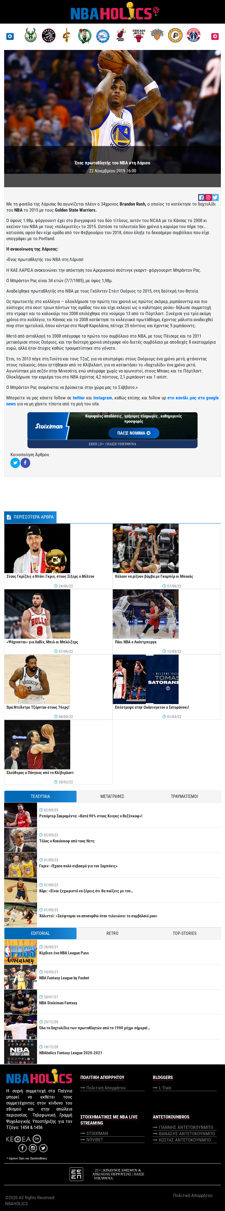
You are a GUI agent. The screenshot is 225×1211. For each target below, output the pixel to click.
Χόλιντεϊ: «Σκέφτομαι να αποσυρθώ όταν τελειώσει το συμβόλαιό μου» (98, 915)
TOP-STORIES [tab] (184, 933)
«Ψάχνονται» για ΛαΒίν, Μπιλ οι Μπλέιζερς (42, 642)
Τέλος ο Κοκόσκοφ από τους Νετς (67, 841)
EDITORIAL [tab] (40, 933)
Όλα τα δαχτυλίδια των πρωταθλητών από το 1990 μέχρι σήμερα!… (94, 1027)
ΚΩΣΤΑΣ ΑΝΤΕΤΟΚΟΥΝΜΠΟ (185, 1140)
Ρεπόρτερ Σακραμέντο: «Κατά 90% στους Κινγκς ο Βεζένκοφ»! (90, 816)
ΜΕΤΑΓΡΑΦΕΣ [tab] (112, 796)
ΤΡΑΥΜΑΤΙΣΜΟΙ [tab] (184, 796)
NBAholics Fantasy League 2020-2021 (70, 1052)
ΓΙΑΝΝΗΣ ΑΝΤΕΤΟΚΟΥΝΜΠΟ (186, 1127)
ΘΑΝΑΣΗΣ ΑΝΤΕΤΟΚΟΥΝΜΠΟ (187, 1133)
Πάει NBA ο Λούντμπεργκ (136, 642)
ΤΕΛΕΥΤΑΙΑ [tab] (40, 796)
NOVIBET (94, 1139)
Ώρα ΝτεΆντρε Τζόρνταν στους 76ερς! (38, 707)
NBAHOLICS (16, 1203)
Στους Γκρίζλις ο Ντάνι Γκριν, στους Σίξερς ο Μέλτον (50, 576)
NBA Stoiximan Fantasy (58, 1002)
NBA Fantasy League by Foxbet (64, 977)
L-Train (165, 1088)
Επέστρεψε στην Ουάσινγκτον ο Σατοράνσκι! (152, 707)
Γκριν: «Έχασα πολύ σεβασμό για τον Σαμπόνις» (78, 866)
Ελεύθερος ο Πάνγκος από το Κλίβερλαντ (40, 772)
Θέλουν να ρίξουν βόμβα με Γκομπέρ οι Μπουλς (154, 576)
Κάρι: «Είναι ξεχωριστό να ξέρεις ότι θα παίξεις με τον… (86, 890)
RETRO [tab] (112, 933)
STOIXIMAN (97, 1133)
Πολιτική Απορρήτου (106, 1088)
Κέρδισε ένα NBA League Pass (64, 953)
